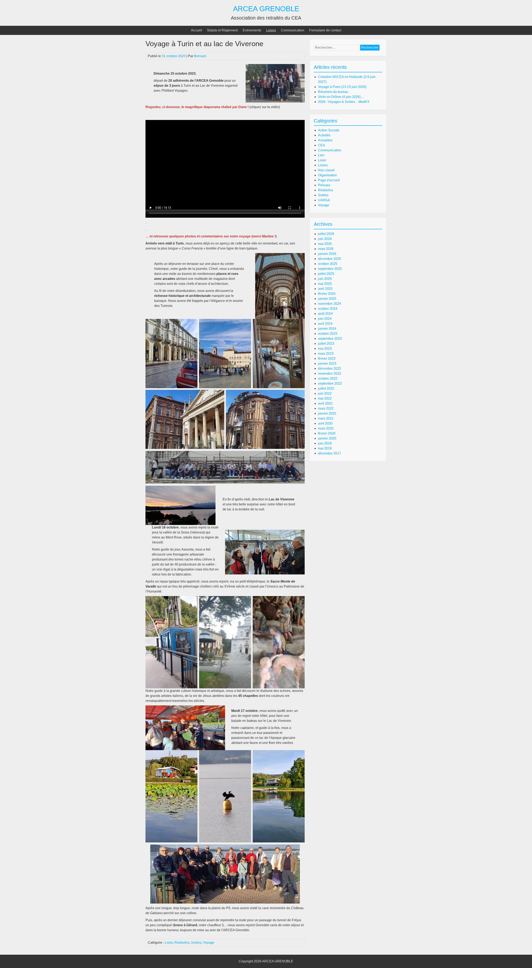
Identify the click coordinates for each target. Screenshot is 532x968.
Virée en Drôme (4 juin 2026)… (341, 97)
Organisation (327, 175)
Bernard (200, 56)
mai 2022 (325, 398)
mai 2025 (325, 283)
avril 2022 (325, 403)
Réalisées (181, 942)
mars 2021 (326, 418)
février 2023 (326, 358)
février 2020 (326, 433)
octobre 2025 (327, 263)
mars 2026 (326, 249)
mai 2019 (325, 448)
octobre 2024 (327, 308)
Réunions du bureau (333, 92)
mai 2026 (325, 244)
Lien (321, 155)
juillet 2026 (326, 234)
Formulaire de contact (325, 30)
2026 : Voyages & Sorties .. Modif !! (343, 102)
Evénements (252, 30)
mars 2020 (326, 428)
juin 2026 (325, 239)
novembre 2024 (329, 303)
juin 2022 (325, 393)
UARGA (324, 200)
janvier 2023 (327, 363)
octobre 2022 (327, 378)
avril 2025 (325, 288)
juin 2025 (325, 278)
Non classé (326, 170)
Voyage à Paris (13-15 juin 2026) (342, 87)
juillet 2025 (326, 273)
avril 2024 (325, 323)
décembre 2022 (329, 368)
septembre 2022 (330, 383)
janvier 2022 (327, 413)
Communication (292, 30)
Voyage (208, 942)
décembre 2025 (329, 259)
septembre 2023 (330, 338)
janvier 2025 (327, 298)
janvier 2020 (327, 438)
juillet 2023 (326, 343)
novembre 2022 (329, 373)
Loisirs (271, 30)
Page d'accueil (329, 180)
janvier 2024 (327, 328)
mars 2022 (326, 408)
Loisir (169, 942)
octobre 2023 (327, 333)
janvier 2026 (327, 254)
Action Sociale (328, 130)
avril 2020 (325, 423)
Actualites (325, 140)
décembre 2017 (329, 453)
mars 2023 (326, 353)
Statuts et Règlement (222, 30)
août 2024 (325, 313)
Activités (324, 135)
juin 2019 (325, 443)
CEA (321, 145)
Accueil (196, 30)
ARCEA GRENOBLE (266, 9)
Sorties (196, 942)
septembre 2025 (330, 268)
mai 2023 (325, 348)
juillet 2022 (326, 388)
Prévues (324, 185)
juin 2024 (325, 318)
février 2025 (326, 293)
